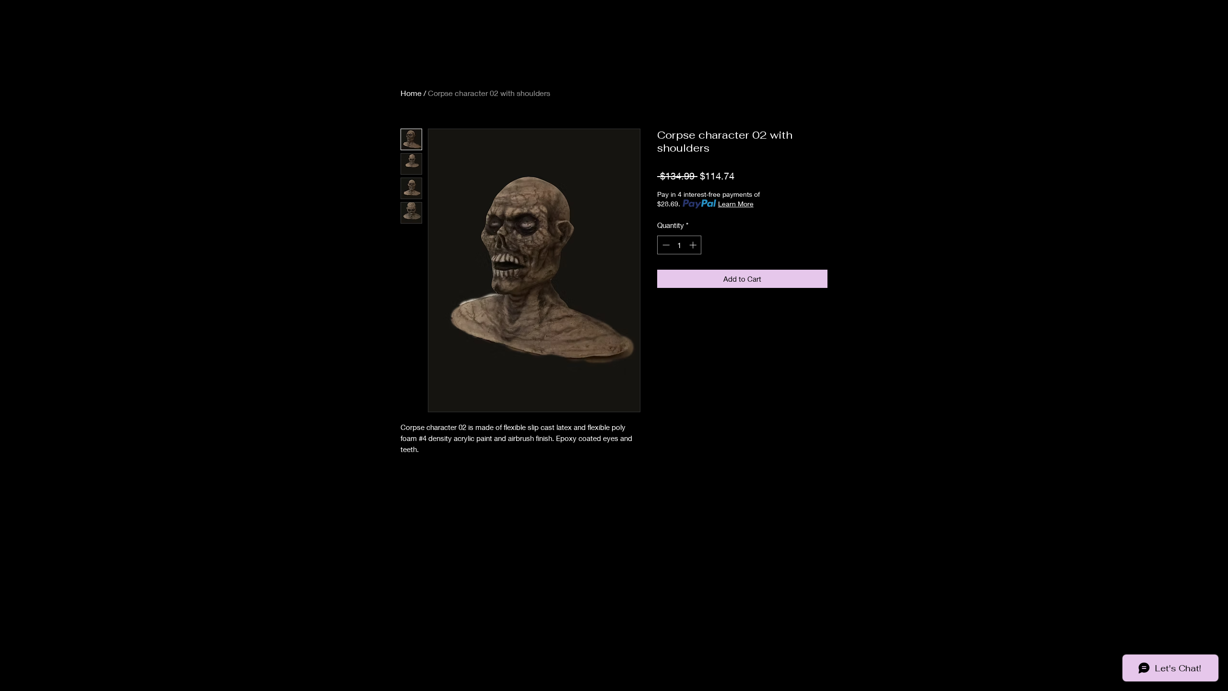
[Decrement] (665, 245)
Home (411, 92)
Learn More (736, 204)
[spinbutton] (679, 245)
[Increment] (693, 245)
